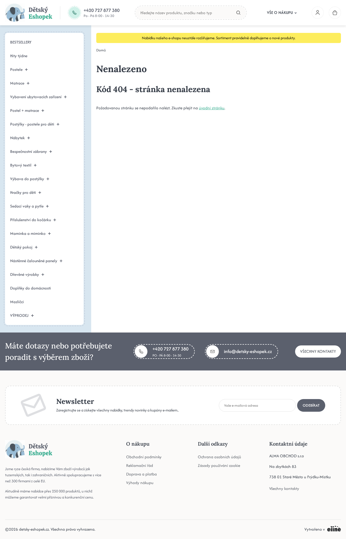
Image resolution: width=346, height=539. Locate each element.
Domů (101, 50)
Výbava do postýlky (27, 179)
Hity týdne (18, 56)
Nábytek (17, 138)
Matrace (17, 83)
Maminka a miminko (28, 233)
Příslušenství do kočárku (30, 220)
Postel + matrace (24, 110)
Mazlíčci (17, 302)
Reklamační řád (139, 465)
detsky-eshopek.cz (34, 529)
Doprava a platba (141, 474)
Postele (16, 69)
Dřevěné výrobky (24, 274)
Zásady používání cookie (219, 465)
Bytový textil (20, 165)
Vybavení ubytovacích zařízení (36, 97)
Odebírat (311, 405)
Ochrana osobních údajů (219, 457)
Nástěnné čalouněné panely (33, 261)
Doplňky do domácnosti (30, 288)
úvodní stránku (211, 108)
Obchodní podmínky (144, 457)
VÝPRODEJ (19, 315)
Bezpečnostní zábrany (28, 151)
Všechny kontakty (318, 351)
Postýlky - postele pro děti (32, 124)
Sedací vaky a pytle (27, 206)
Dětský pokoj (21, 247)
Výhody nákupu (139, 483)
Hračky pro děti (23, 192)
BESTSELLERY (20, 42)
